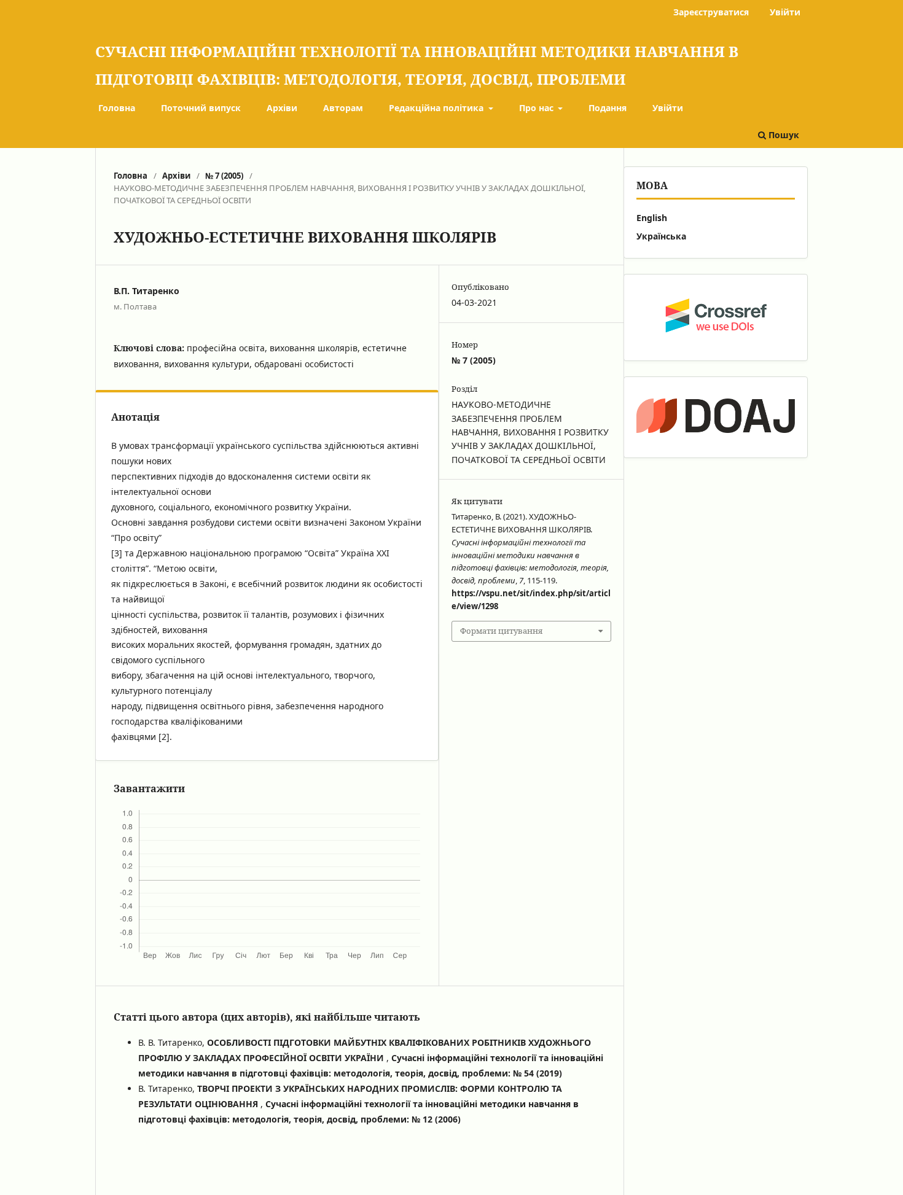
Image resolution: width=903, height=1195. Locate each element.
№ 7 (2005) (224, 175)
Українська (661, 236)
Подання (607, 108)
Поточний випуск (201, 108)
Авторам (343, 108)
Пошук (782, 135)
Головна (116, 108)
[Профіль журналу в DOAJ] (715, 417)
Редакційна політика (437, 108)
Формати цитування (501, 630)
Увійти (667, 108)
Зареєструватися (711, 12)
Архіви (282, 108)
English (651, 218)
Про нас (537, 108)
